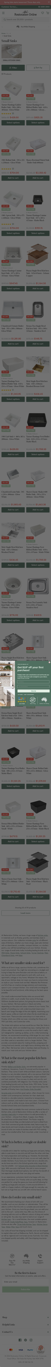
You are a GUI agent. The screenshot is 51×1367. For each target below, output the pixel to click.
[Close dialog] (49, 662)
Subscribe (33, 691)
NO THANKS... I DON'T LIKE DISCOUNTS (26, 694)
